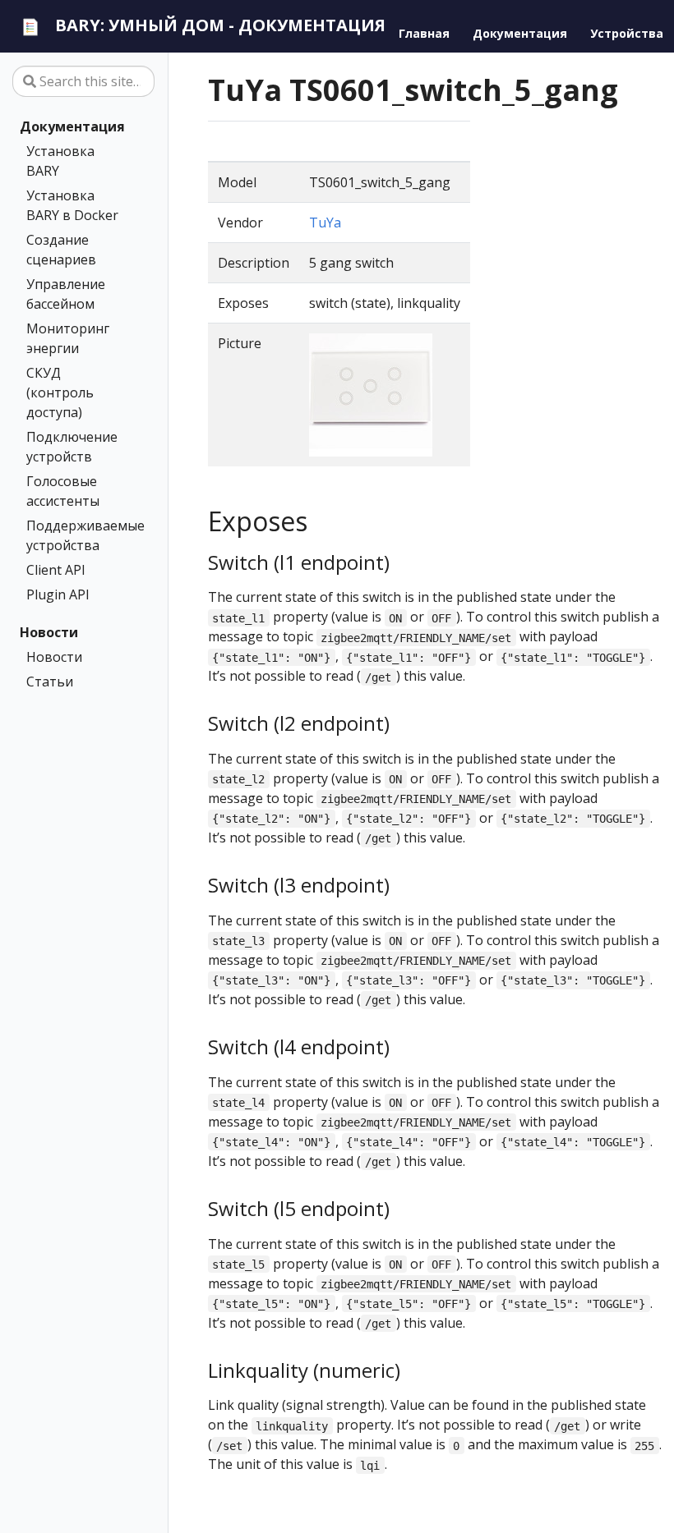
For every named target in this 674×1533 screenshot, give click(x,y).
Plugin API (58, 594)
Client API (55, 570)
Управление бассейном (65, 294)
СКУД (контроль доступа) (60, 392)
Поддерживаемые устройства (80, 535)
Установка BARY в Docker (72, 205)
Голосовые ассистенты (62, 491)
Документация (72, 126)
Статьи (49, 681)
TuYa (325, 222)
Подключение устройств (72, 447)
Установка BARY (60, 161)
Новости (49, 632)
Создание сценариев (61, 250)
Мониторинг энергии (67, 338)
